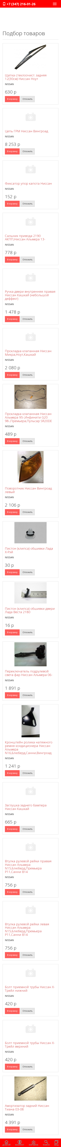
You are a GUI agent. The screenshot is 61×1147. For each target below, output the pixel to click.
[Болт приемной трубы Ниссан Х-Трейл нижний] (30, 973)
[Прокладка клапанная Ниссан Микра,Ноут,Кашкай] (30, 337)
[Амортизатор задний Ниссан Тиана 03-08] (30, 1089)
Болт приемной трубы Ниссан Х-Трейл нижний (30, 989)
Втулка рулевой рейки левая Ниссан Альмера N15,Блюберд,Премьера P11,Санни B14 (27, 929)
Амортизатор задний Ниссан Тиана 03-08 (27, 1107)
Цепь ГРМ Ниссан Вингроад (26, 131)
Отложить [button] (28, 99)
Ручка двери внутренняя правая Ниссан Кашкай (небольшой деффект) (30, 295)
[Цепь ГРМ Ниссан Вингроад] (30, 117)
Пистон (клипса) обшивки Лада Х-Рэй (29, 550)
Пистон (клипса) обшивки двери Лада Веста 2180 (30, 610)
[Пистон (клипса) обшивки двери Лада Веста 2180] (30, 592)
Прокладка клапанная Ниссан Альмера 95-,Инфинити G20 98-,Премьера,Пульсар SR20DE (28, 417)
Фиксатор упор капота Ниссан (28, 183)
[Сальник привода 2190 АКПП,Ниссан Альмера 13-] (30, 222)
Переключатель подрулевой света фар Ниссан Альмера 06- (28, 673)
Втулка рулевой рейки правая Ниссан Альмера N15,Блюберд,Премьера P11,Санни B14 (28, 866)
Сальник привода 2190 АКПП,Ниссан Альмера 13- (25, 238)
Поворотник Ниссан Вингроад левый (28, 490)
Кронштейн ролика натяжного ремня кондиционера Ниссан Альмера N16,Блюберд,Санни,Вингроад (28, 747)
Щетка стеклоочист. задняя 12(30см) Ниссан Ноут (26, 77)
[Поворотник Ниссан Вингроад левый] (30, 467)
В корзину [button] (12, 99)
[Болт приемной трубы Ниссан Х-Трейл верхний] (30, 1029)
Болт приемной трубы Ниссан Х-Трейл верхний (30, 1045)
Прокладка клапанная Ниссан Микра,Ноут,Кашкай (28, 353)
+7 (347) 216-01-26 (20, 4)
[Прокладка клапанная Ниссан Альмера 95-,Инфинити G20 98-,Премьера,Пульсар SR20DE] (30, 397)
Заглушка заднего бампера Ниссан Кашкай (26, 807)
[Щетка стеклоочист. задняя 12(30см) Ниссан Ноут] (30, 57)
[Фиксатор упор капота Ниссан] (30, 169)
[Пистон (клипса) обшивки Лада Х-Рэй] (30, 532)
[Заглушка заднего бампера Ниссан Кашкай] (30, 791)
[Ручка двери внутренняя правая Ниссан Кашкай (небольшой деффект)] (30, 278)
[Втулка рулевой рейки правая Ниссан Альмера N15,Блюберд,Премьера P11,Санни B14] (30, 847)
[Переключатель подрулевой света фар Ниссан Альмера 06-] (30, 654)
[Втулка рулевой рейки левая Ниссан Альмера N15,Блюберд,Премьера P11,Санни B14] (30, 910)
